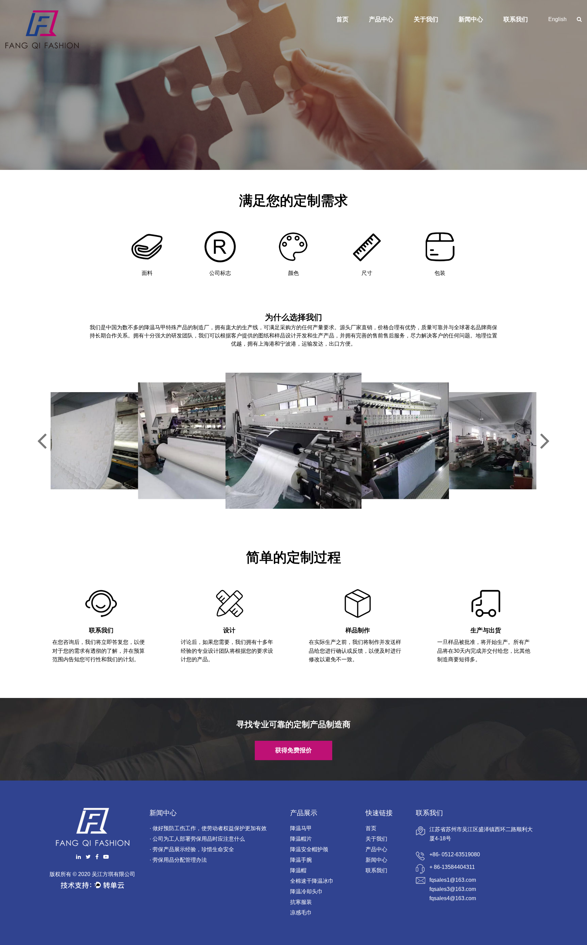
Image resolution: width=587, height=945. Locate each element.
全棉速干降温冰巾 (312, 881)
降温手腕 (301, 860)
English (557, 19)
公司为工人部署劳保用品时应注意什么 (199, 839)
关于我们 (426, 19)
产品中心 (381, 19)
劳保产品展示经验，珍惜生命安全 (193, 849)
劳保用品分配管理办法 (180, 860)
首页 (342, 19)
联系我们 (515, 19)
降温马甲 (301, 828)
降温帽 (298, 870)
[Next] (545, 440)
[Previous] (42, 440)
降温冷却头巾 (306, 891)
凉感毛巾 (301, 912)
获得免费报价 (293, 750)
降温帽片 (301, 839)
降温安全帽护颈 (309, 849)
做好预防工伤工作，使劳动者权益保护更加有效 (210, 828)
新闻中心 (471, 19)
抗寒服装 (301, 902)
